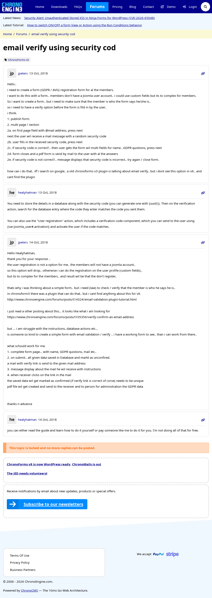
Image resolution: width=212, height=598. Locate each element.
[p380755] (203, 73)
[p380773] (203, 242)
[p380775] (203, 419)
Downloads (59, 7)
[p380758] (203, 192)
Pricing (117, 7)
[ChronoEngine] (12, 7)
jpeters (23, 73)
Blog (132, 7)
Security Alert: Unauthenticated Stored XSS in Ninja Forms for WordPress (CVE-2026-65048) (89, 18)
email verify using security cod (53, 34)
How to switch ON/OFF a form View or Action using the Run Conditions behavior (84, 25)
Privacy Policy (20, 562)
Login (193, 7)
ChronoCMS (29, 590)
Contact (148, 7)
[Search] (205, 6)
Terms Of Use (19, 555)
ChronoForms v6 (18, 60)
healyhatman (27, 192)
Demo (171, 7)
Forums (97, 6)
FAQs (78, 7)
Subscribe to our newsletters (53, 504)
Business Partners (22, 570)
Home (39, 7)
